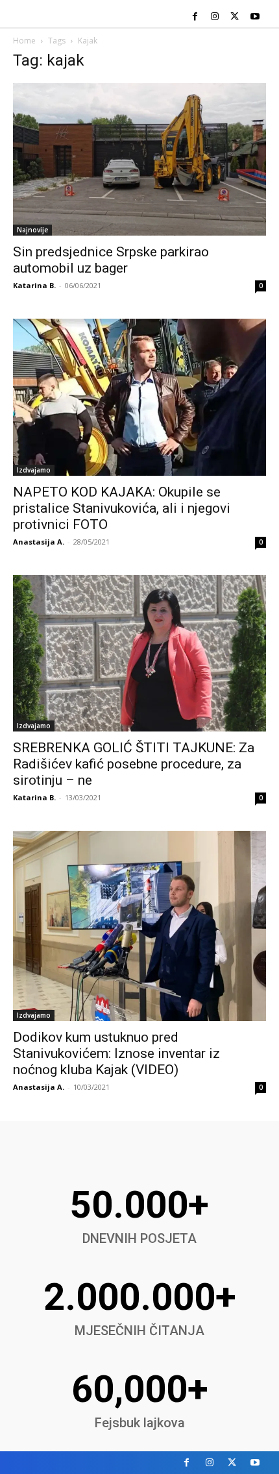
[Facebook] (195, 17)
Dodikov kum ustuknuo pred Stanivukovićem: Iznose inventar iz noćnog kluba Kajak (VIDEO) (116, 1053)
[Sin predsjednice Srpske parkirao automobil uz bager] (139, 159)
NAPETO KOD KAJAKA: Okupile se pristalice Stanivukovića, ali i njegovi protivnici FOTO (121, 508)
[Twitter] (234, 17)
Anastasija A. (38, 542)
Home (24, 40)
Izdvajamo (34, 469)
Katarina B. (34, 285)
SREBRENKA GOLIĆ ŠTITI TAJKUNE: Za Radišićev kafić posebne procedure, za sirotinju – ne (133, 764)
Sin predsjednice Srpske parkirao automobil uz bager (111, 260)
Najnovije (32, 229)
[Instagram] (215, 17)
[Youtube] (255, 17)
